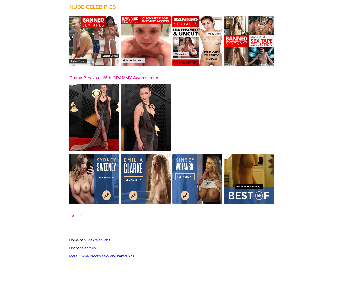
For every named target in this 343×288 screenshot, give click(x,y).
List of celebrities (82, 248)
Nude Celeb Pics (97, 240)
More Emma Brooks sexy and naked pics (101, 256)
